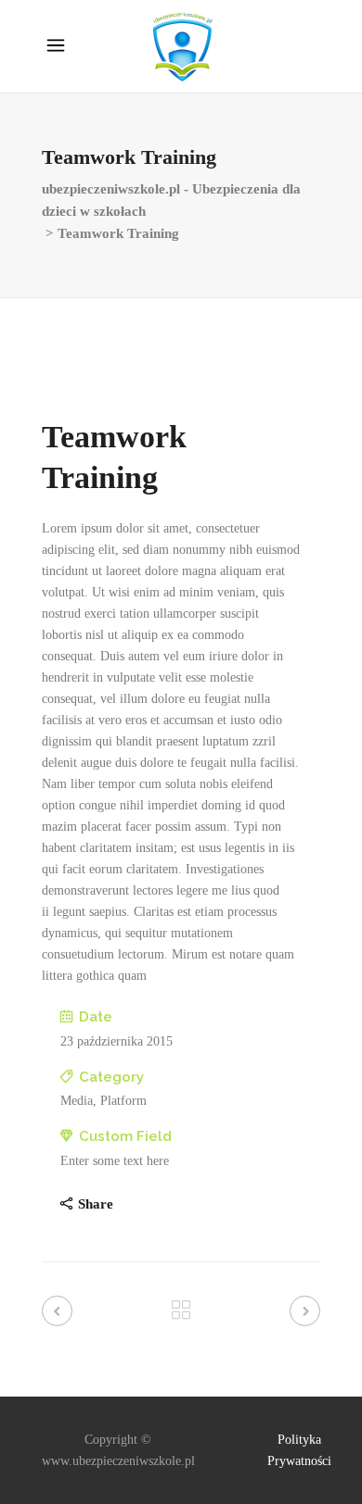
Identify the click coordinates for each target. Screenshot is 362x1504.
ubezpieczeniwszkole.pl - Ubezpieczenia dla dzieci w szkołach (171, 200)
